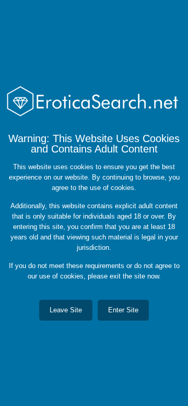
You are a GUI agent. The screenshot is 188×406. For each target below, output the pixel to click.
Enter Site (123, 310)
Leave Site (66, 310)
